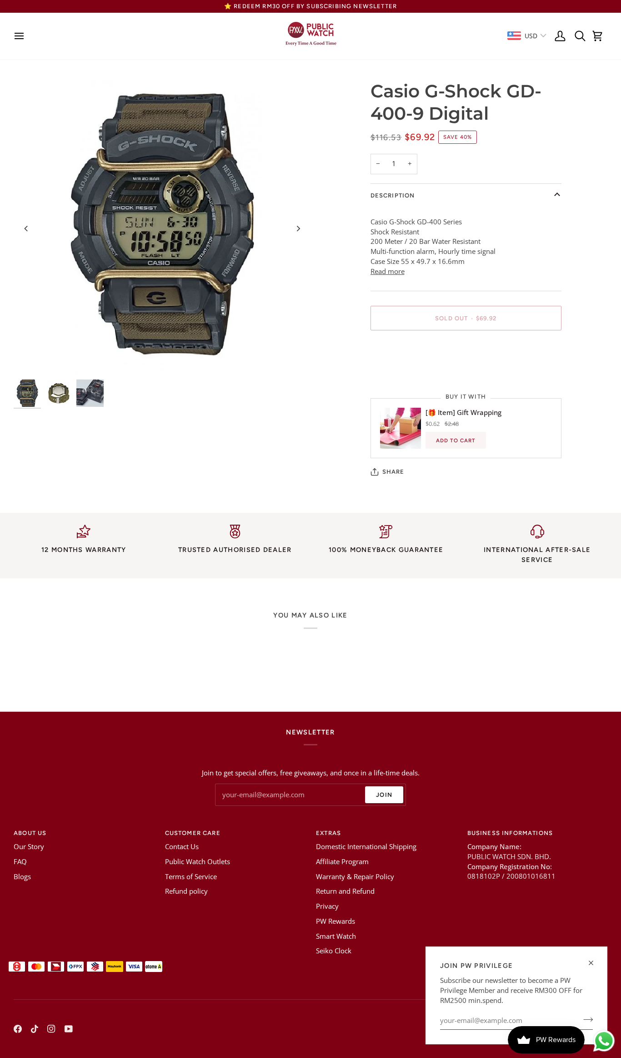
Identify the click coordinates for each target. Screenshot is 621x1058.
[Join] (585, 1019)
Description (393, 195)
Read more (388, 271)
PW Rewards (335, 921)
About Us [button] (30, 833)
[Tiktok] (34, 1029)
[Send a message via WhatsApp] (603, 1040)
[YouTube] (69, 1029)
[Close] (594, 963)
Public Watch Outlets (197, 861)
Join (384, 794)
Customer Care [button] (192, 833)
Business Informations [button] (510, 833)
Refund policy (186, 891)
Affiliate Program (342, 861)
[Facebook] (18, 1029)
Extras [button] (328, 833)
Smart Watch (336, 936)
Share (393, 471)
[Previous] (26, 228)
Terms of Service (191, 876)
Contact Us (182, 846)
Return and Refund (345, 891)
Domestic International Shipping (366, 846)
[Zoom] (162, 228)
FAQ (20, 861)
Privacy (327, 906)
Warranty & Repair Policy (355, 876)
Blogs (22, 876)
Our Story (29, 846)
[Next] (298, 228)
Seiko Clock (333, 951)
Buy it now (466, 349)
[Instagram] (51, 1029)
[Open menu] (22, 36)
